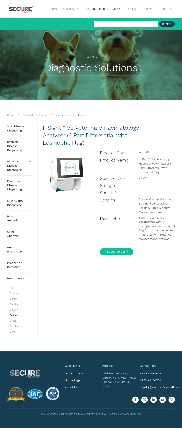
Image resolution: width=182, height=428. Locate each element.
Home (54, 8)
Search (167, 24)
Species (131, 8)
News (149, 8)
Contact (169, 8)
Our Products (74, 373)
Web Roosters (132, 413)
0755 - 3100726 (150, 380)
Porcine (14, 326)
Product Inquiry (116, 251)
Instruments (62, 115)
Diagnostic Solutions (100, 8)
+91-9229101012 (150, 373)
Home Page (73, 380)
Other (13, 331)
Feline (81, 115)
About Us (69, 8)
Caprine (14, 304)
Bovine (14, 293)
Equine (14, 309)
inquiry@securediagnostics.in (160, 387)
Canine (14, 298)
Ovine (13, 320)
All (11, 287)
